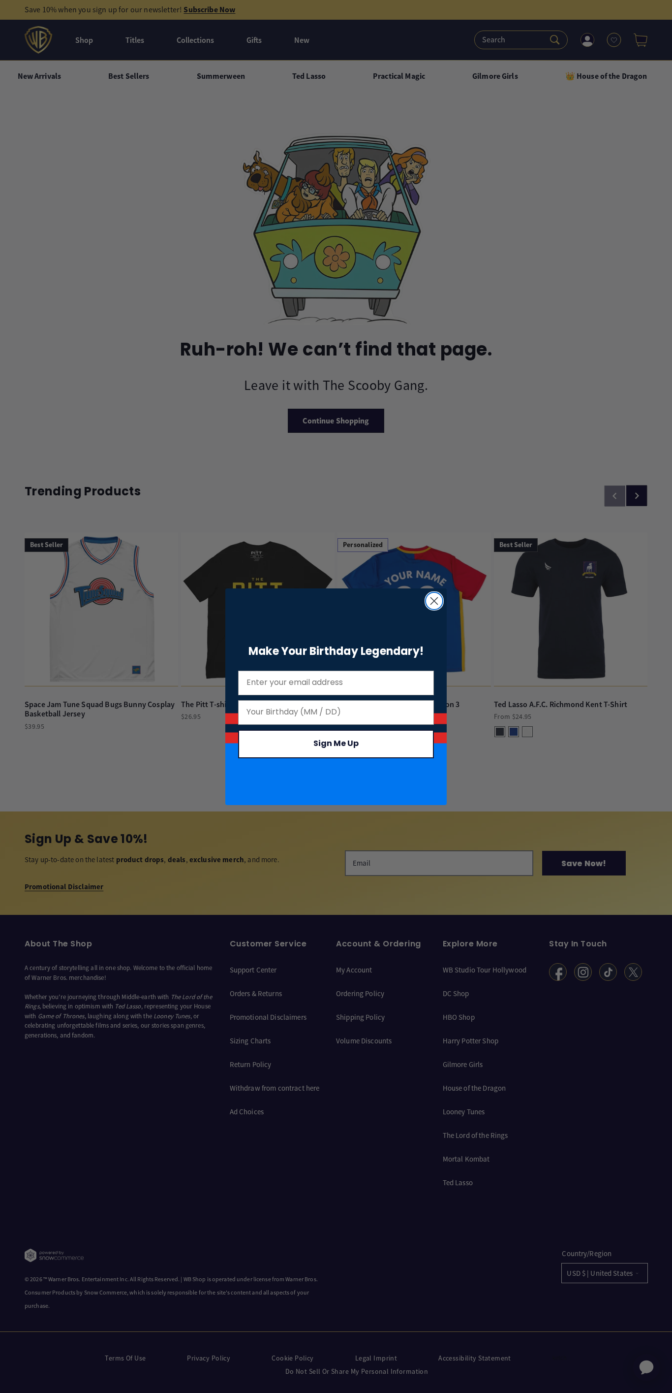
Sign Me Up (336, 744)
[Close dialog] (434, 601)
